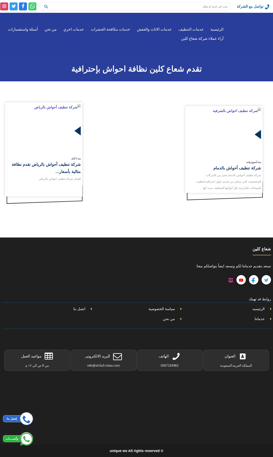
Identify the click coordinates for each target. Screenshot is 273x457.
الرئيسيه (258, 309)
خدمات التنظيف (191, 29)
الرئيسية (216, 29)
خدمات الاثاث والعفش (154, 29)
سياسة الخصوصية (161, 309)
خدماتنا (260, 319)
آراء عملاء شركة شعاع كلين (202, 38)
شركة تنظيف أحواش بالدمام (237, 168)
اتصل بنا (79, 309)
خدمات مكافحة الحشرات (110, 29)
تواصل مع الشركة (250, 6)
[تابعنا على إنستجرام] (230, 280)
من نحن (51, 29)
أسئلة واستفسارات (23, 29)
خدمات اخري (73, 29)
